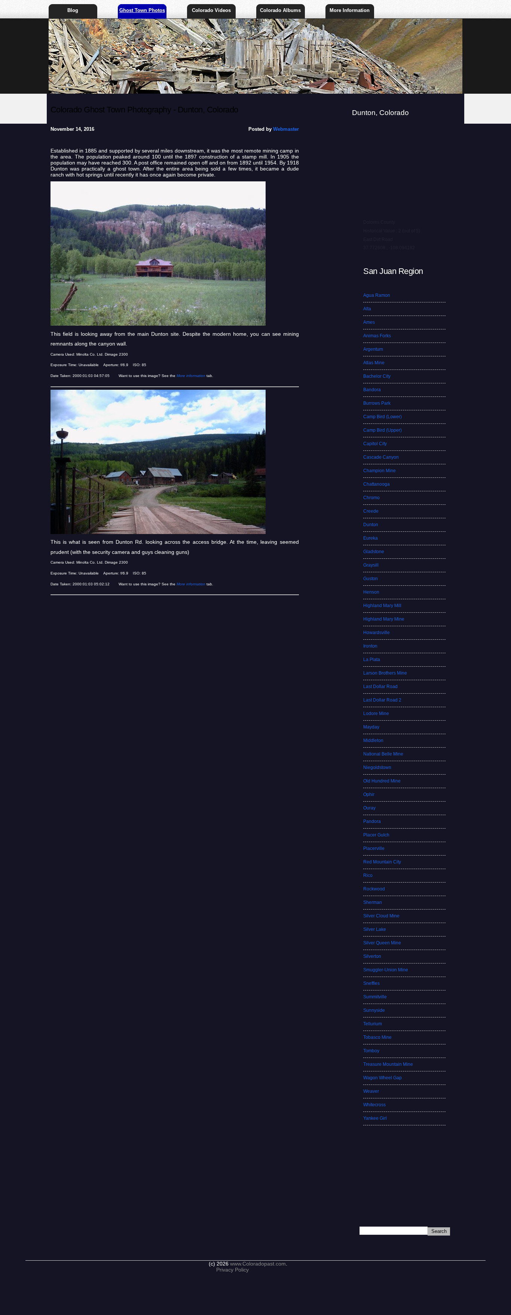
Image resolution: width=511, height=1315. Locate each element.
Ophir (368, 794)
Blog (72, 10)
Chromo (371, 497)
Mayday (371, 727)
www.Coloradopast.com (258, 1264)
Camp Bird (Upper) (382, 430)
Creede (371, 511)
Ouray (369, 808)
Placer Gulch (376, 835)
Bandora (372, 389)
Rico (368, 875)
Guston (370, 578)
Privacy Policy (232, 1270)
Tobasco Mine (377, 1037)
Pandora (372, 821)
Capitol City (375, 443)
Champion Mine (379, 470)
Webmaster (286, 129)
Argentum (373, 349)
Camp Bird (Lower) (382, 416)
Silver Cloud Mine (381, 916)
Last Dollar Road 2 (382, 700)
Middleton (373, 740)
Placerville (374, 848)
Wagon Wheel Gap (382, 1077)
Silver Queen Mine (382, 942)
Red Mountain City (382, 862)
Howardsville (376, 632)
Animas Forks (377, 335)
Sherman (372, 902)
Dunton (370, 524)
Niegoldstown (377, 767)
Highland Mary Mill (382, 605)
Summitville (375, 996)
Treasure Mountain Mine (388, 1064)
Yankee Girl (375, 1118)
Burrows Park (377, 403)
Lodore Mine (376, 713)
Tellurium (372, 1023)
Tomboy (371, 1050)
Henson (371, 592)
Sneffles (371, 983)
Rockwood (374, 889)
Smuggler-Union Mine (385, 969)
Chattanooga (376, 484)
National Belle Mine (383, 754)
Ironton (370, 646)
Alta (367, 308)
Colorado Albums (280, 10)
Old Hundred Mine (382, 781)
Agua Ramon (376, 295)
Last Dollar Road (380, 686)
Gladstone (373, 551)
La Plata (371, 659)
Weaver (371, 1091)
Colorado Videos (211, 10)
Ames (369, 322)
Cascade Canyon (381, 457)
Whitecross (374, 1104)
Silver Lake (374, 929)
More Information (350, 10)
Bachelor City (377, 376)
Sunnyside (374, 1010)
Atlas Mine (374, 362)
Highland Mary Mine (383, 619)
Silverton (372, 956)
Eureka (370, 538)
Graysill (371, 565)
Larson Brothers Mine (385, 673)
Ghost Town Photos (142, 10)
